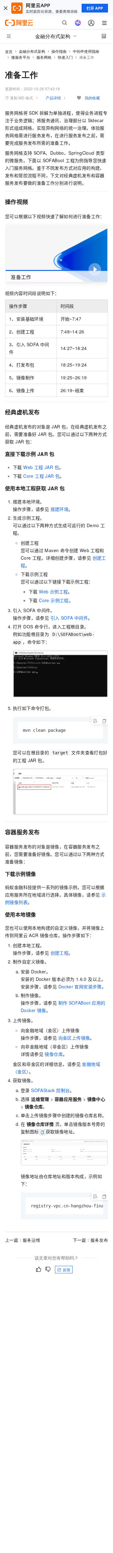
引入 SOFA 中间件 (69, 618)
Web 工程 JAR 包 (41, 467)
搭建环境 (60, 509)
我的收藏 (92, 97)
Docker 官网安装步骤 (80, 986)
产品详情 (53, 97)
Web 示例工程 (53, 591)
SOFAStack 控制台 (50, 1090)
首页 (9, 51)
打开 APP (95, 8)
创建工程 (60, 953)
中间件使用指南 (86, 51)
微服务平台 (20, 57)
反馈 (66, 1269)
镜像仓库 (54, 1054)
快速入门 (65, 57)
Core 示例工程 (54, 600)
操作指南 (59, 51)
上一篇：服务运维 (22, 1240)
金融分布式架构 (32, 51)
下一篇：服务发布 (90, 1240)
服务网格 (43, 57)
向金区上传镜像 (74, 1038)
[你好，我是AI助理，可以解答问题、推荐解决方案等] (77, 22)
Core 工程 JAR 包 (41, 476)
